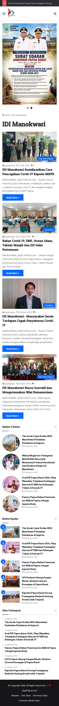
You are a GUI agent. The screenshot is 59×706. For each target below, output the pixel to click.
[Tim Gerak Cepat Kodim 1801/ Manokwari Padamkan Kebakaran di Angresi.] (11, 442)
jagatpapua (10, 165)
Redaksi (15, 695)
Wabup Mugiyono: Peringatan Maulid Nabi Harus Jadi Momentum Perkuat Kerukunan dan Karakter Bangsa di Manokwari (38, 462)
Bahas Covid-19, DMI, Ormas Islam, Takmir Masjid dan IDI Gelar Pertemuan (27, 245)
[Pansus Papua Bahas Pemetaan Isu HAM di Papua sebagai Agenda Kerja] (11, 503)
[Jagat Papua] (11, 13)
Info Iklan (26, 695)
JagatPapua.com (29, 690)
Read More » (13, 197)
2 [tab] (31, 108)
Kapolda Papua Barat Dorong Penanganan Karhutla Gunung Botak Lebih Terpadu (37, 596)
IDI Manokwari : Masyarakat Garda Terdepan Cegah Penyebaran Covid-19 (28, 320)
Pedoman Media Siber (29, 700)
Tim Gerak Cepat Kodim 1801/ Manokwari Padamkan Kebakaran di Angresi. (37, 439)
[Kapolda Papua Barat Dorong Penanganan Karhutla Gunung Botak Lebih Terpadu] (11, 597)
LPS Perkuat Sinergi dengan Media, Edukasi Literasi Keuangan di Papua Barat (36, 580)
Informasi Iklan (40, 695)
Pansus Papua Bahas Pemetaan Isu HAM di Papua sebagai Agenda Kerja (38, 500)
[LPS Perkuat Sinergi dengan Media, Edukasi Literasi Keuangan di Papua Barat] (11, 581)
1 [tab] (28, 108)
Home (7, 115)
